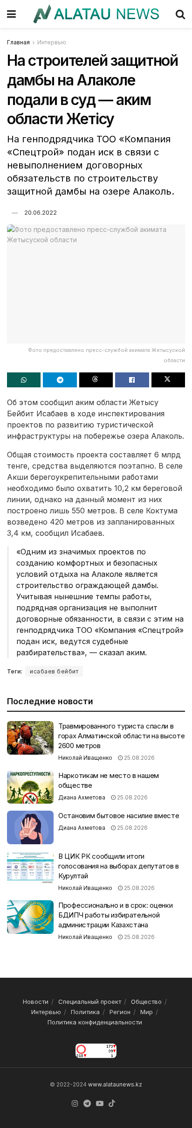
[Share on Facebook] (132, 379)
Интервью (51, 42)
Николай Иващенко (85, 757)
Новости (35, 1001)
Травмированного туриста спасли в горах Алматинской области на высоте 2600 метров (121, 736)
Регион (120, 1012)
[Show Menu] (11, 14)
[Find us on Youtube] (99, 1104)
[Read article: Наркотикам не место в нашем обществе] (30, 787)
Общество (146, 1001)
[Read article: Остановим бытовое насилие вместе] (30, 827)
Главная (18, 42)
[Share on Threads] (96, 379)
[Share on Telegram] (59, 379)
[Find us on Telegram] (87, 1104)
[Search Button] (180, 14)
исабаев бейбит (54, 671)
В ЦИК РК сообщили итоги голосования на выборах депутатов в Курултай (118, 866)
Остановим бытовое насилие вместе (118, 815)
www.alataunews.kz (115, 1084)
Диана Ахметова (81, 797)
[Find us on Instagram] (75, 1104)
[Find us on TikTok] (112, 1104)
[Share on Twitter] (168, 379)
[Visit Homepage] (96, 14)
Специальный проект (89, 1001)
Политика (85, 1012)
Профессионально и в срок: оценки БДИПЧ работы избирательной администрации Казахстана (115, 915)
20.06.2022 (40, 212)
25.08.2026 (139, 757)
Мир (146, 1012)
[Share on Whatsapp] (24, 379)
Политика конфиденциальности (95, 1022)
